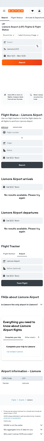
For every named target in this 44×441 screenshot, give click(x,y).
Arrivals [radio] (4, 127)
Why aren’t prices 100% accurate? (18, 434)
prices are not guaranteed (12, 418)
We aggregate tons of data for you (18, 429)
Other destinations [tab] (33, 337)
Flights (13, 400)
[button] (4, 11)
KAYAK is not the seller (13, 425)
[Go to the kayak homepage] (16, 10)
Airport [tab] (22, 254)
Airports (21, 400)
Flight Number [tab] (9, 254)
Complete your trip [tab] (13, 337)
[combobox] (24, 143)
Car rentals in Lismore (15, 352)
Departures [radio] (17, 127)
